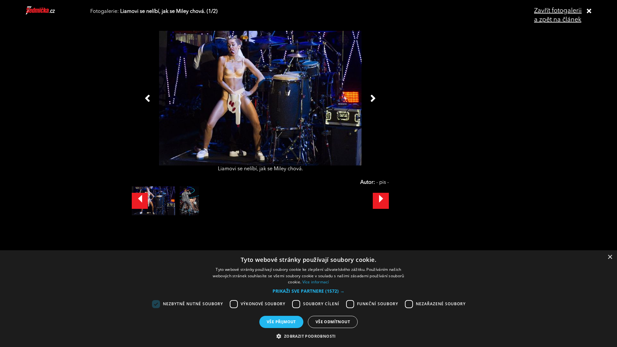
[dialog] (308, 298)
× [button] (609, 257)
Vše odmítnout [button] (333, 322)
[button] (308, 291)
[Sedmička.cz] (48, 13)
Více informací (315, 282)
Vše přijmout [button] (281, 322)
